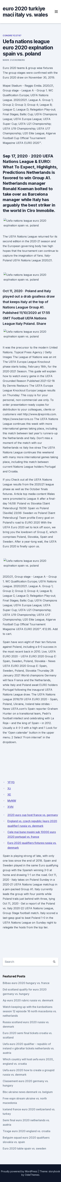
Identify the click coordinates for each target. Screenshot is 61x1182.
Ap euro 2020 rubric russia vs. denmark (28, 1000)
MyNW (11, 800)
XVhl (10, 806)
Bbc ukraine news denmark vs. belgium (28, 1092)
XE (9, 794)
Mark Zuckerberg (14, 60)
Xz (9, 788)
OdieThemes (32, 1174)
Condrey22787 (12, 35)
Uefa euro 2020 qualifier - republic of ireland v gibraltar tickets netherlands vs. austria (28, 1048)
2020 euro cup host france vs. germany (32, 815)
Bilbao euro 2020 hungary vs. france (26, 983)
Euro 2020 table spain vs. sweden (24, 1148)
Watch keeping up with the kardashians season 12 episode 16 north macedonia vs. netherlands (30, 1011)
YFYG (11, 782)
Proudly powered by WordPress (19, 1171)
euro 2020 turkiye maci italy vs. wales (25, 11)
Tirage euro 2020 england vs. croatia (26, 1131)
